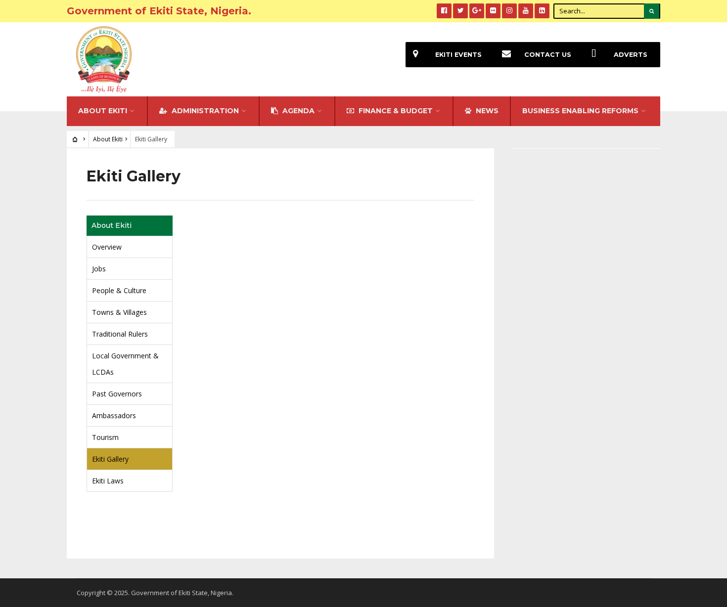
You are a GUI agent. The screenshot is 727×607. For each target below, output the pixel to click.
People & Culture (119, 290)
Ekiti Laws (108, 480)
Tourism (105, 437)
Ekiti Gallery (110, 459)
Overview (107, 247)
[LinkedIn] (542, 10)
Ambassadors (114, 415)
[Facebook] (444, 10)
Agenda (297, 110)
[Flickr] (493, 10)
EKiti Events (458, 54)
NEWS (486, 110)
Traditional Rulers (120, 334)
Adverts (630, 54)
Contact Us (547, 54)
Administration (204, 110)
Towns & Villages (119, 312)
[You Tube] (525, 10)
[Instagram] (509, 10)
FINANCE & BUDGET (395, 110)
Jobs (99, 268)
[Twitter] (460, 10)
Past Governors (117, 393)
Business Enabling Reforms (580, 110)
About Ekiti (102, 110)
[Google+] (476, 10)
